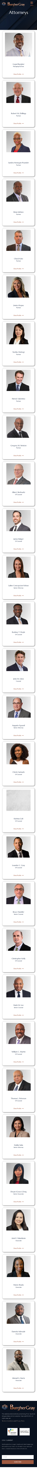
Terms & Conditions (8, 1421)
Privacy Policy (20, 1421)
